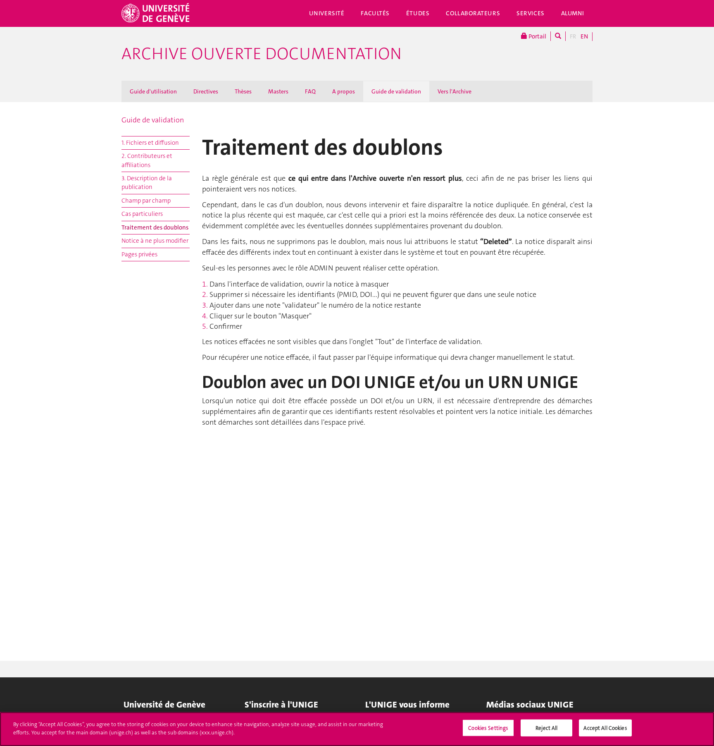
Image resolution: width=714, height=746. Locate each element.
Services (530, 13)
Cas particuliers (142, 214)
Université (327, 13)
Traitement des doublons (154, 227)
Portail (536, 36)
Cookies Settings (488, 728)
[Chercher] (558, 36)
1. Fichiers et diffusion (150, 143)
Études (417, 13)
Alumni (572, 13)
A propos (343, 91)
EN (584, 36)
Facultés (375, 13)
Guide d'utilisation (153, 91)
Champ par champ (146, 200)
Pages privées (139, 254)
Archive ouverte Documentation (261, 53)
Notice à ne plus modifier (154, 241)
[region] (357, 729)
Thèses (243, 91)
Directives (205, 91)
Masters (278, 91)
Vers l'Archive (454, 91)
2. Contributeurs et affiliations (146, 160)
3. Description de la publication (146, 182)
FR (573, 36)
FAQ (310, 91)
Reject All (546, 728)
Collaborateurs (473, 13)
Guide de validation (396, 91)
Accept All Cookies (605, 728)
